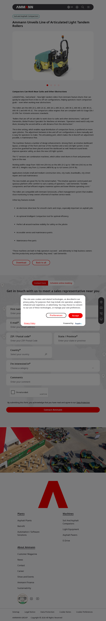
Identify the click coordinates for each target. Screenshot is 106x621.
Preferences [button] (56, 315)
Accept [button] (75, 315)
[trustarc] (78, 323)
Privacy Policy (29, 323)
